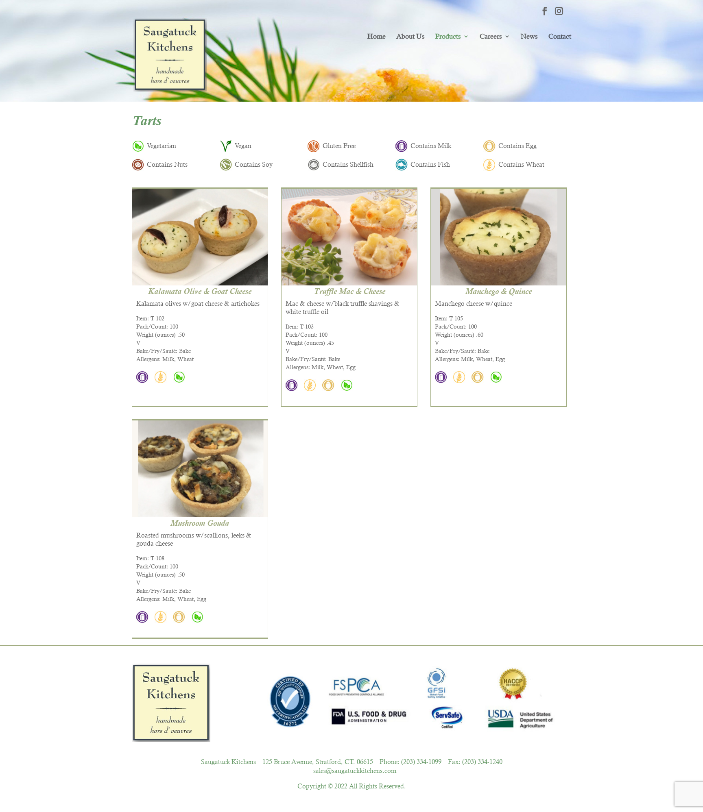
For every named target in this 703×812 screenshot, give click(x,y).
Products (448, 36)
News (529, 36)
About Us (410, 36)
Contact (559, 36)
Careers (491, 36)
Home (376, 36)
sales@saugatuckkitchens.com (355, 771)
